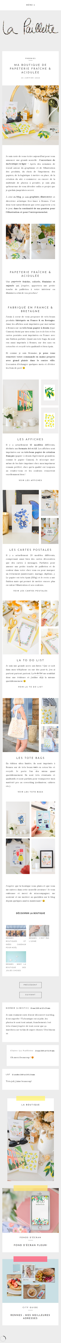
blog (19, 196)
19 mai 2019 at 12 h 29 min (40, 1008)
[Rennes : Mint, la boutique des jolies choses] (16, 957)
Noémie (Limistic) (17, 1008)
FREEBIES (30, 58)
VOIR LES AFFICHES (30, 480)
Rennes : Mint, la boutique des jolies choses (16, 968)
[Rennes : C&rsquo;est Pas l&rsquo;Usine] (39, 930)
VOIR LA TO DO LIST (30, 687)
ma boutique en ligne (16, 163)
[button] (30, 4)
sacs (35, 767)
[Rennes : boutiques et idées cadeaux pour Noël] (16, 930)
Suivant (30, 995)
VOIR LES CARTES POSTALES (30, 591)
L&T (8, 1075)
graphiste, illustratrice (41, 196)
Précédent (30, 985)
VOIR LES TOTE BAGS (30, 792)
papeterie (16, 281)
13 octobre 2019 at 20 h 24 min (23, 1075)
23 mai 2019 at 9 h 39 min (44, 1051)
